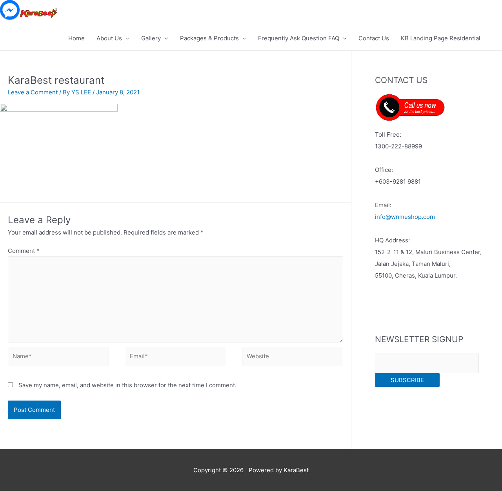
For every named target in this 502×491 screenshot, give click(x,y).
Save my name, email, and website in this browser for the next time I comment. (127, 385)
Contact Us (373, 38)
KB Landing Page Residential (440, 38)
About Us (109, 38)
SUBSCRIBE (407, 380)
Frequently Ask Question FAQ (298, 38)
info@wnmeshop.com (405, 216)
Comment (24, 251)
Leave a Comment (33, 92)
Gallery (151, 38)
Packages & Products (209, 38)
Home (76, 38)
